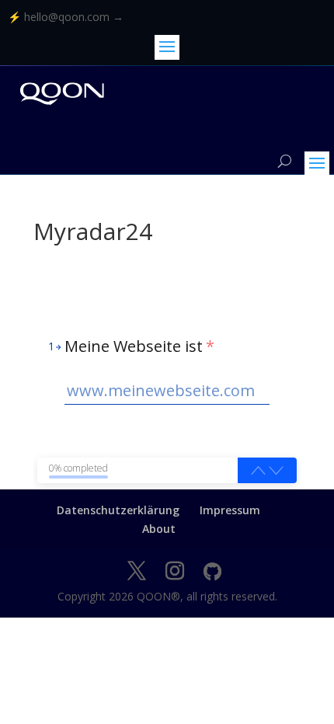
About (159, 528)
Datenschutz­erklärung (118, 510)
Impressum (230, 510)
